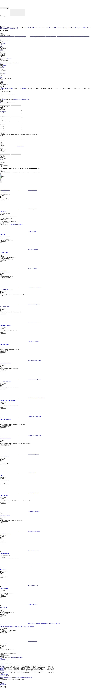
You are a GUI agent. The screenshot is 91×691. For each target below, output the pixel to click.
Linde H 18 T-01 (3, 607)
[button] (45, 21)
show (1, 164)
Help (4, 674)
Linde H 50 (2, 668)
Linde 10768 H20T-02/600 (5, 381)
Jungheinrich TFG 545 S (5, 533)
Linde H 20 (2, 670)
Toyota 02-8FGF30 (4, 588)
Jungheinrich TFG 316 (5, 515)
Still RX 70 (2, 667)
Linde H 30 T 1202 (4, 495)
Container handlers (10, 28)
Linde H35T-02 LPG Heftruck (6, 289)
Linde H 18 (2, 234)
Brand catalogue (29, 677)
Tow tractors (5, 28)
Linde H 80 (2, 669)
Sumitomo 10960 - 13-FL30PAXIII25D (8, 400)
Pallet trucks (15, 28)
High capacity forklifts (65, 27)
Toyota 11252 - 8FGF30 (5, 306)
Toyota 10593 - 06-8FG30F (5, 363)
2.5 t (2, 111)
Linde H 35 (2, 666)
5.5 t (4, 111)
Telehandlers (26, 27)
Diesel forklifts (30, 27)
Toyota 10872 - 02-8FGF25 (5, 325)
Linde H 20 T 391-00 (4, 456)
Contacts (6, 674)
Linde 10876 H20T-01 (4, 344)
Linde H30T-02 (3, 211)
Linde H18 (2, 475)
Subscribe (2, 223)
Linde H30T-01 (3, 192)
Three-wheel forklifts (47, 27)
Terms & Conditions (3, 677)
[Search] (17, 12)
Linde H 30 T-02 (3, 643)
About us (1, 674)
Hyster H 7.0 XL (3, 569)
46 (3, 659)
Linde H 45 (2, 672)
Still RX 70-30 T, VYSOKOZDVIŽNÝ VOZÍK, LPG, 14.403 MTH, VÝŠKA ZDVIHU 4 (17, 626)
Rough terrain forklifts (80, 27)
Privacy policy (9, 677)
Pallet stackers (41, 27)
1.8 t (0, 111)
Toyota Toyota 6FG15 (4, 553)
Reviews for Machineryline (19, 677)
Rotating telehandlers (73, 27)
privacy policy (13, 224)
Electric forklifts (35, 27)
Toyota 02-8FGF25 (4, 252)
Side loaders (86, 27)
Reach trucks (53, 27)
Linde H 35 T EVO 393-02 (5, 419)
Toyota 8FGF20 (3, 271)
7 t (5, 111)
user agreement (20, 224)
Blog (25, 677)
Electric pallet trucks (58, 27)
